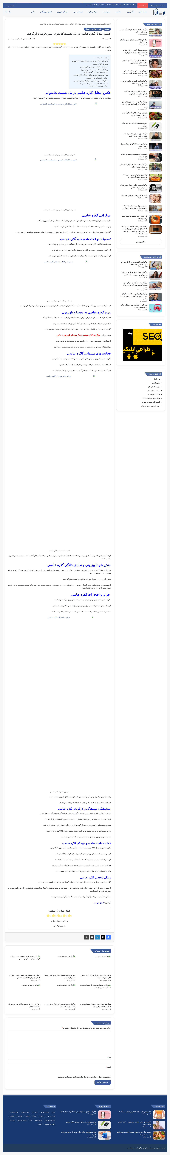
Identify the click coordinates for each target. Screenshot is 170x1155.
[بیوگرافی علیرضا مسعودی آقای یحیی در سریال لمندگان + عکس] (24, 993)
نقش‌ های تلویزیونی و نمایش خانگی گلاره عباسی (90, 75)
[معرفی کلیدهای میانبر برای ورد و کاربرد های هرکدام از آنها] (104, 1135)
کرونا (39, 1124)
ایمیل (108, 1067)
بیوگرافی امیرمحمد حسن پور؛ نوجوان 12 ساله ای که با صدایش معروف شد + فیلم (112, 4)
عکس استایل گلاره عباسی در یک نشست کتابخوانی (89, 61)
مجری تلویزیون (22, 1120)
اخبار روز (130, 12)
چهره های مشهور (50, 1124)
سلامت (118, 12)
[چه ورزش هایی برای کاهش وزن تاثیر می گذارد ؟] (159, 1114)
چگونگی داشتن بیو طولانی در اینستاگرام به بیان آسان (78, 1111)
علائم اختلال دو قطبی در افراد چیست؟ (134, 195)
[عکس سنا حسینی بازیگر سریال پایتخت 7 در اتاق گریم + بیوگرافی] (95, 964)
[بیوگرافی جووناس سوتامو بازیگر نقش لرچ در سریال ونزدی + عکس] (59, 993)
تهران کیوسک (10, 5)
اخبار (53, 1112)
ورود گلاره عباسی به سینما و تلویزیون (94, 70)
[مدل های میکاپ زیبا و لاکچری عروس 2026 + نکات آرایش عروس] (155, 63)
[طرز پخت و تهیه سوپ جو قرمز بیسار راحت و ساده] (155, 219)
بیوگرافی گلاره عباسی (100, 64)
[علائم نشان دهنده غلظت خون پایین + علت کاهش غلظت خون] (159, 1125)
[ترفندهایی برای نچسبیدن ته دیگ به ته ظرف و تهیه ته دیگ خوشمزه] (155, 178)
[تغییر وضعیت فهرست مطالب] (105, 58)
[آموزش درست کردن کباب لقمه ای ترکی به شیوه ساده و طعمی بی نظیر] (155, 74)
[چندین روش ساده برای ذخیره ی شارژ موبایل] (155, 126)
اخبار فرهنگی (14, 1112)
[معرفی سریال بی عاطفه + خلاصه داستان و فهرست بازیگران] (155, 94)
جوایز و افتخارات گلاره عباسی (97, 78)
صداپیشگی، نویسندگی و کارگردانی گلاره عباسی (90, 81)
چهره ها (89, 24)
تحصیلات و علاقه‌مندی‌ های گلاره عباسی (93, 67)
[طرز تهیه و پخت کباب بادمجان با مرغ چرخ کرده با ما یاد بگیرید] (155, 116)
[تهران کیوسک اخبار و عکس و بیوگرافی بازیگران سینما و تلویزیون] (159, 12)
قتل (30, 1120)
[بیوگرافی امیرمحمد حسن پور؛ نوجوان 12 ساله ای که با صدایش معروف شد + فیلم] (155, 105)
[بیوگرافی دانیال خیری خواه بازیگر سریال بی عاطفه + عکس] (155, 32)
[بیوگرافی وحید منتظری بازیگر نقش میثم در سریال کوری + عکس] (155, 167)
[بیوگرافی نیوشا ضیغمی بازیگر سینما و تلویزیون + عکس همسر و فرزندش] (95, 993)
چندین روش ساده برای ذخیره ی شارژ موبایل (81, 1122)
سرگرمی (106, 12)
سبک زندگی (93, 12)
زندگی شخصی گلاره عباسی (97, 86)
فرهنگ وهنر (38, 1120)
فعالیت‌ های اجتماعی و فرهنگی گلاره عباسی (92, 83)
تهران (34, 1116)
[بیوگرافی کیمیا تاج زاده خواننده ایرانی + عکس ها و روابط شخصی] (155, 84)
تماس (33, 12)
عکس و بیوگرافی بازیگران (93, 29)
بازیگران (41, 1116)
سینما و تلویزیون (62, 12)
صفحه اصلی (143, 12)
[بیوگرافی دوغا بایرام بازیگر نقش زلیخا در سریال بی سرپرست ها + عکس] (155, 275)
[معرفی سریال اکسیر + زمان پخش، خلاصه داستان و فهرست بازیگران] (155, 53)
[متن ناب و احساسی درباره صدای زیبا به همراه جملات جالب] (155, 308)
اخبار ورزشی (51, 1116)
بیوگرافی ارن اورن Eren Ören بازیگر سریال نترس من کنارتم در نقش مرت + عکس (134, 296)
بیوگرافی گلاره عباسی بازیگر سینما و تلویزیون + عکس (78, 335)
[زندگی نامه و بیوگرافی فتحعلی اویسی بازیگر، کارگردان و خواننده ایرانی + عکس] (24, 964)
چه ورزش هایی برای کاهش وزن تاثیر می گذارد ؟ (134, 1111)
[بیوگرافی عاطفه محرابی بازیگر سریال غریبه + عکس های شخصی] (155, 265)
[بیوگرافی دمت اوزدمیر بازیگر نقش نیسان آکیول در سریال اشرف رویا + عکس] (155, 286)
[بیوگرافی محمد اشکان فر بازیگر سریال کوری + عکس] (155, 147)
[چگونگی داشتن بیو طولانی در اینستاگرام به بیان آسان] (155, 43)
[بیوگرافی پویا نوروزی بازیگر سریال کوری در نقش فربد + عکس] (155, 136)
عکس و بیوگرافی (46, 12)
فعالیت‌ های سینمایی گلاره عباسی (95, 72)
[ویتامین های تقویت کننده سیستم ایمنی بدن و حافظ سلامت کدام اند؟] (159, 1135)
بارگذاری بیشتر (140, 242)
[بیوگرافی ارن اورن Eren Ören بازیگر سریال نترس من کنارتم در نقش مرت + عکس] (155, 297)
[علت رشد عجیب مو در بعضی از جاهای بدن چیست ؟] (155, 157)
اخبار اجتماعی (45, 1112)
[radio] (54, 44)
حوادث (27, 1116)
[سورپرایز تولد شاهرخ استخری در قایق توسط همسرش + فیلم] (59, 964)
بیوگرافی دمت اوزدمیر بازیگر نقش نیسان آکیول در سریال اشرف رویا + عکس (135, 285)
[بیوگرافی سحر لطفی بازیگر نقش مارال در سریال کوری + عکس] (155, 188)
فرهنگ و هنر (78, 12)
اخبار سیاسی (25, 1112)
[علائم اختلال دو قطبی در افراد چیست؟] (155, 198)
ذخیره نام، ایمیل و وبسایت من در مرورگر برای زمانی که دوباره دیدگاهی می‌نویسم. (83, 1077)
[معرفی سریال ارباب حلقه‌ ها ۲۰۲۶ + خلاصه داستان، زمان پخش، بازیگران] (155, 209)
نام (109, 1057)
